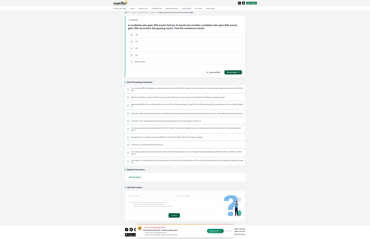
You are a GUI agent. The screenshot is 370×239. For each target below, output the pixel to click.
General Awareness (171, 8)
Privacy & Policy (239, 234)
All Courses (198, 8)
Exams (132, 8)
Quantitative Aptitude (143, 12)
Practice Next (232, 72)
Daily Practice (186, 8)
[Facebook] (126, 229)
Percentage (152, 12)
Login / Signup (251, 3)
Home (128, 12)
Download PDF (214, 72)
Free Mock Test (157, 8)
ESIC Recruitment (134, 177)
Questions (133, 12)
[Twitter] (131, 229)
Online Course (143, 8)
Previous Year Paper (119, 8)
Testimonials (210, 8)
